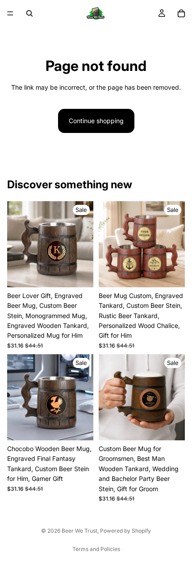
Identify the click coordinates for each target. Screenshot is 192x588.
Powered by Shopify (125, 530)
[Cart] (181, 13)
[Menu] (10, 13)
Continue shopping (96, 120)
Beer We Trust (79, 530)
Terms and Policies (96, 549)
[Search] (29, 13)
